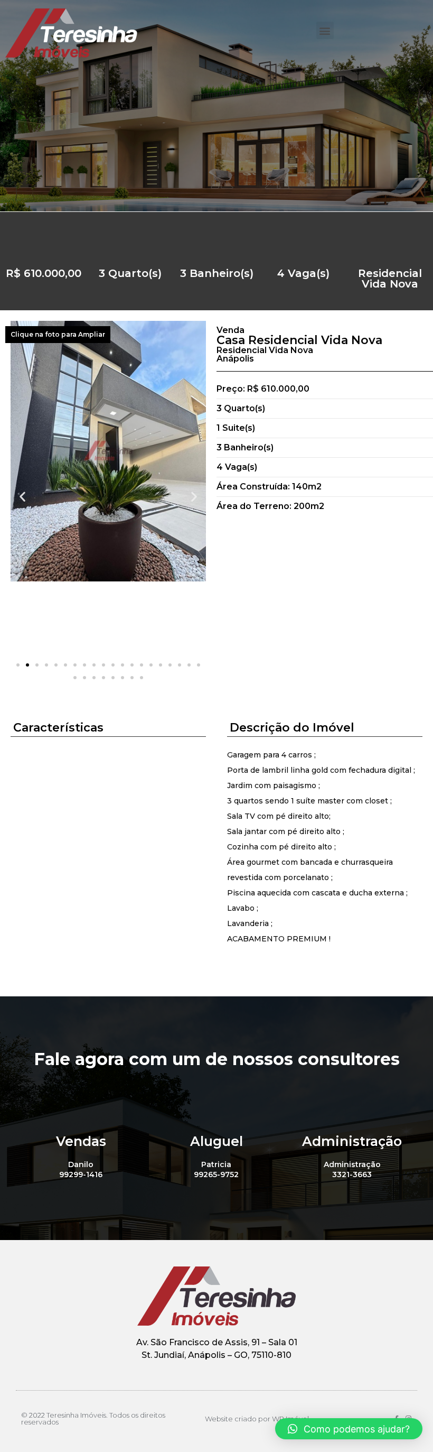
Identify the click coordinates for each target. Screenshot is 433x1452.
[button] (325, 30)
